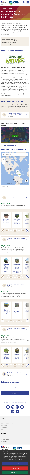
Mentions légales (18, 459)
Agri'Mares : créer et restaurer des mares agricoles (6, 311)
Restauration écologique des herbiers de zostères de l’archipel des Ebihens (6, 268)
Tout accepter (16, 463)
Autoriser (15, 136)
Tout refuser (15, 468)
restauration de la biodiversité (17, 89)
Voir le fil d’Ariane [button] (7, 8)
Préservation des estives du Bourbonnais (6, 221)
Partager (14, 393)
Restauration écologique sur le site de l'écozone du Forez (6, 357)
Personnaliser (15, 472)
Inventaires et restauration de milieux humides (17, 356)
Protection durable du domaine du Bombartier (17, 221)
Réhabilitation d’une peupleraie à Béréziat (17, 311)
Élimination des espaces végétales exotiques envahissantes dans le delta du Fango (17, 268)
